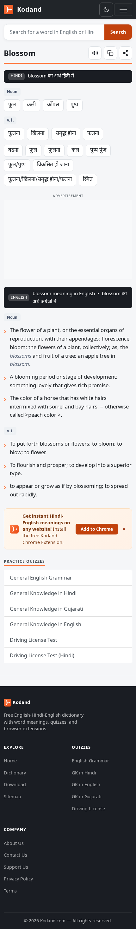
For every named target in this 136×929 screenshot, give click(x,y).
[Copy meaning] (110, 53)
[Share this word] (125, 53)
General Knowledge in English (45, 624)
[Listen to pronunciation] (95, 53)
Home (10, 761)
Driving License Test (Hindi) (42, 655)
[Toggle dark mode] (106, 10)
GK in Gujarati (87, 796)
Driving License (88, 809)
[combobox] (54, 32)
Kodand (28, 9)
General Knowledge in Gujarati (46, 608)
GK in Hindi (84, 773)
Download (15, 784)
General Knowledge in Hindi (43, 593)
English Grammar (90, 761)
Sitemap (12, 796)
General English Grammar (41, 577)
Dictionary (15, 773)
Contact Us (15, 855)
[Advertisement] (68, 239)
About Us (14, 843)
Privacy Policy (18, 879)
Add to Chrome (97, 529)
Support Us (16, 867)
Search (118, 32)
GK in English (86, 784)
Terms (10, 891)
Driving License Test (33, 639)
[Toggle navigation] (123, 9)
